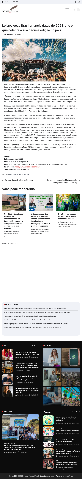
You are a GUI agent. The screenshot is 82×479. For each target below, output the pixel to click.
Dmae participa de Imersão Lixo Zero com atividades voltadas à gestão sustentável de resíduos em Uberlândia (37, 312)
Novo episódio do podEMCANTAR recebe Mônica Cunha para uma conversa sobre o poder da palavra (27, 365)
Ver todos (35, 346)
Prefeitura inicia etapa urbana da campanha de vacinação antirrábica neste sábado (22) (30, 316)
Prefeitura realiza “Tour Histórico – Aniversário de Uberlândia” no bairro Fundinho (28, 320)
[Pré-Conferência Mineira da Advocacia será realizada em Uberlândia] (52, 377)
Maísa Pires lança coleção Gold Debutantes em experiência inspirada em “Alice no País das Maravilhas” (35, 308)
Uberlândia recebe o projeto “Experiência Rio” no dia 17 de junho (67, 429)
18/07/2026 (34, 357)
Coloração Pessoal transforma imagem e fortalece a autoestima (27, 353)
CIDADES (7, 443)
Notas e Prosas (28, 476)
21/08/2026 (23, 452)
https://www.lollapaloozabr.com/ (27, 167)
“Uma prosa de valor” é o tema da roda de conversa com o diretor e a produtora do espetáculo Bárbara (67, 462)
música (26, 174)
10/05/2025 (34, 395)
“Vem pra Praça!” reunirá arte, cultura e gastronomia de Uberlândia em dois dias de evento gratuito (68, 451)
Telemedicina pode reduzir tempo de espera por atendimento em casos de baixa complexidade (32, 327)
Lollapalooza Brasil (15, 174)
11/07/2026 (29, 370)
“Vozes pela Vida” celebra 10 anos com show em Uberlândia (66, 440)
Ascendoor (50, 476)
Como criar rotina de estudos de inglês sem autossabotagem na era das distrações (26, 378)
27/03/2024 (69, 467)
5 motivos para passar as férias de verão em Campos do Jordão (67, 216)
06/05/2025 (74, 456)
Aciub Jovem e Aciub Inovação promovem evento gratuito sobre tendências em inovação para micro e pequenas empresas (40, 220)
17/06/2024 (74, 423)
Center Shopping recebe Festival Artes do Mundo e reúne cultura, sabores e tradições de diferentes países (36, 324)
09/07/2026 (29, 382)
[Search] (78, 9)
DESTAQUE (14, 443)
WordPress (69, 476)
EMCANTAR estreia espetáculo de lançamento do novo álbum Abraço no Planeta (67, 418)
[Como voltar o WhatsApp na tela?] (71, 357)
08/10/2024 (74, 444)
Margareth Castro (9, 34)
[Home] (52, 357)
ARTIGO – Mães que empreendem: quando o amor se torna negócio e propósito (27, 390)
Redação (20, 370)
